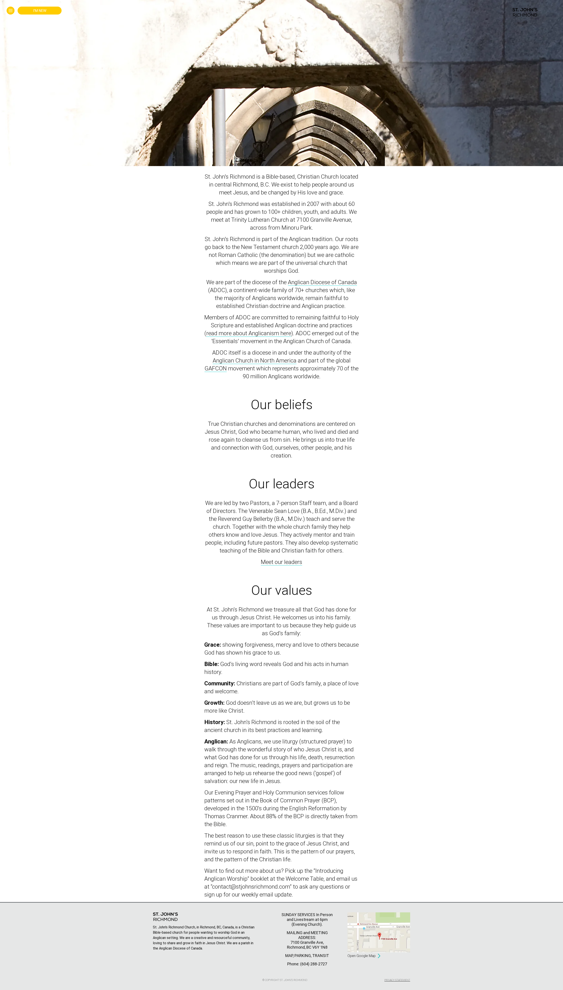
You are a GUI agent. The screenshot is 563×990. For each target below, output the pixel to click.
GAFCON (216, 368)
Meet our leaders (281, 562)
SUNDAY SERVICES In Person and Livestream (307, 917)
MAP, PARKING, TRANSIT (307, 955)
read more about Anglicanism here (248, 333)
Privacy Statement (397, 980)
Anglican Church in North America (254, 360)
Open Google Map (361, 956)
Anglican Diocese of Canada (322, 282)
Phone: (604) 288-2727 (307, 964)
